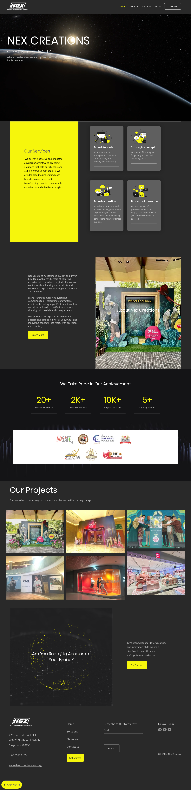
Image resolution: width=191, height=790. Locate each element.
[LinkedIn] (160, 729)
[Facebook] (165, 729)
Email (106, 730)
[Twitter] (169, 729)
